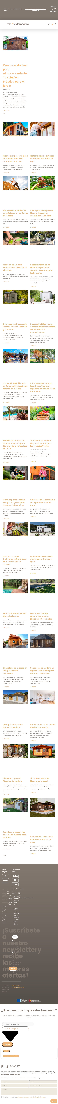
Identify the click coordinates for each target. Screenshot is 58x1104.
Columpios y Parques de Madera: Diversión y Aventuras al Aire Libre (41, 213)
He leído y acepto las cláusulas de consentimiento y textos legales (17, 945)
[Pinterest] (4, 921)
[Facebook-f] (4, 908)
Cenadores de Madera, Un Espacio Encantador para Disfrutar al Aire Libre (42, 671)
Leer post (6, 110)
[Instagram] (4, 912)
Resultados (6, 1051)
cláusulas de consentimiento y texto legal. (31, 1097)
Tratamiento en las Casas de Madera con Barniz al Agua (42, 159)
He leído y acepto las (24, 1097)
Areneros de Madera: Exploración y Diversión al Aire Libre (15, 267)
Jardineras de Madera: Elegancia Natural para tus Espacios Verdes (41, 443)
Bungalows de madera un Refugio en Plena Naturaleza (15, 671)
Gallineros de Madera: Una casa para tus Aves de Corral (42, 502)
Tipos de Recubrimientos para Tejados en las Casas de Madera (15, 213)
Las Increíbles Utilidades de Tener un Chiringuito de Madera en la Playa (15, 386)
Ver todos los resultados (11, 1056)
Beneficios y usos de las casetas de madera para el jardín (14, 835)
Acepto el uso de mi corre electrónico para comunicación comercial (17, 958)
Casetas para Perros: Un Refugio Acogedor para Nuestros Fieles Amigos (14, 502)
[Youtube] (4, 917)
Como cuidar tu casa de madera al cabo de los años (41, 839)
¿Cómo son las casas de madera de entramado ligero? (41, 559)
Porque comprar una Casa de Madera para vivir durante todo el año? (15, 159)
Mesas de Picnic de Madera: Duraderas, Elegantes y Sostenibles (41, 616)
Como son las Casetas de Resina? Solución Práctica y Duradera (15, 327)
